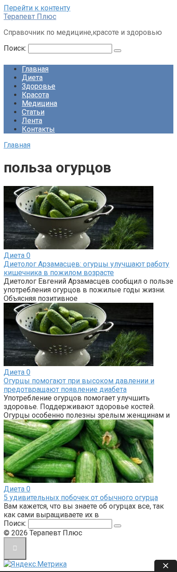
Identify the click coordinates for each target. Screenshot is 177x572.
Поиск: (16, 48)
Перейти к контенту (37, 8)
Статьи (33, 112)
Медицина (39, 103)
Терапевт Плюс (30, 16)
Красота (35, 95)
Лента (32, 120)
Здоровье (38, 86)
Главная (35, 69)
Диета (32, 77)
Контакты (38, 129)
